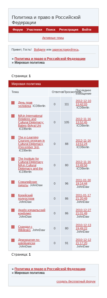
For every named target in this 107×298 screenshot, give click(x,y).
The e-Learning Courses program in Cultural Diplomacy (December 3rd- (31, 142)
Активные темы (53, 37)
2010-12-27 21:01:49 (83, 211)
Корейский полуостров (26, 197)
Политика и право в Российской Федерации (50, 59)
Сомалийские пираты (27, 183)
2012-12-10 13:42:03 (83, 102)
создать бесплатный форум (76, 281)
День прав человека (25, 104)
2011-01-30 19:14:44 (83, 182)
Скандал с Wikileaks (25, 228)
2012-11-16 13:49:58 (83, 163)
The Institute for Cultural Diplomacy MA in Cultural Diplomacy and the (30, 163)
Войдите (40, 49)
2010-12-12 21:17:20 (83, 241)
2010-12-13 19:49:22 (83, 226)
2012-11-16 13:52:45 (83, 120)
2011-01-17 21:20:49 (83, 197)
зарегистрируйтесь (65, 49)
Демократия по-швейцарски (29, 241)
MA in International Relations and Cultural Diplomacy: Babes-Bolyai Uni (31, 120)
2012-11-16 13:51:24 (83, 142)
